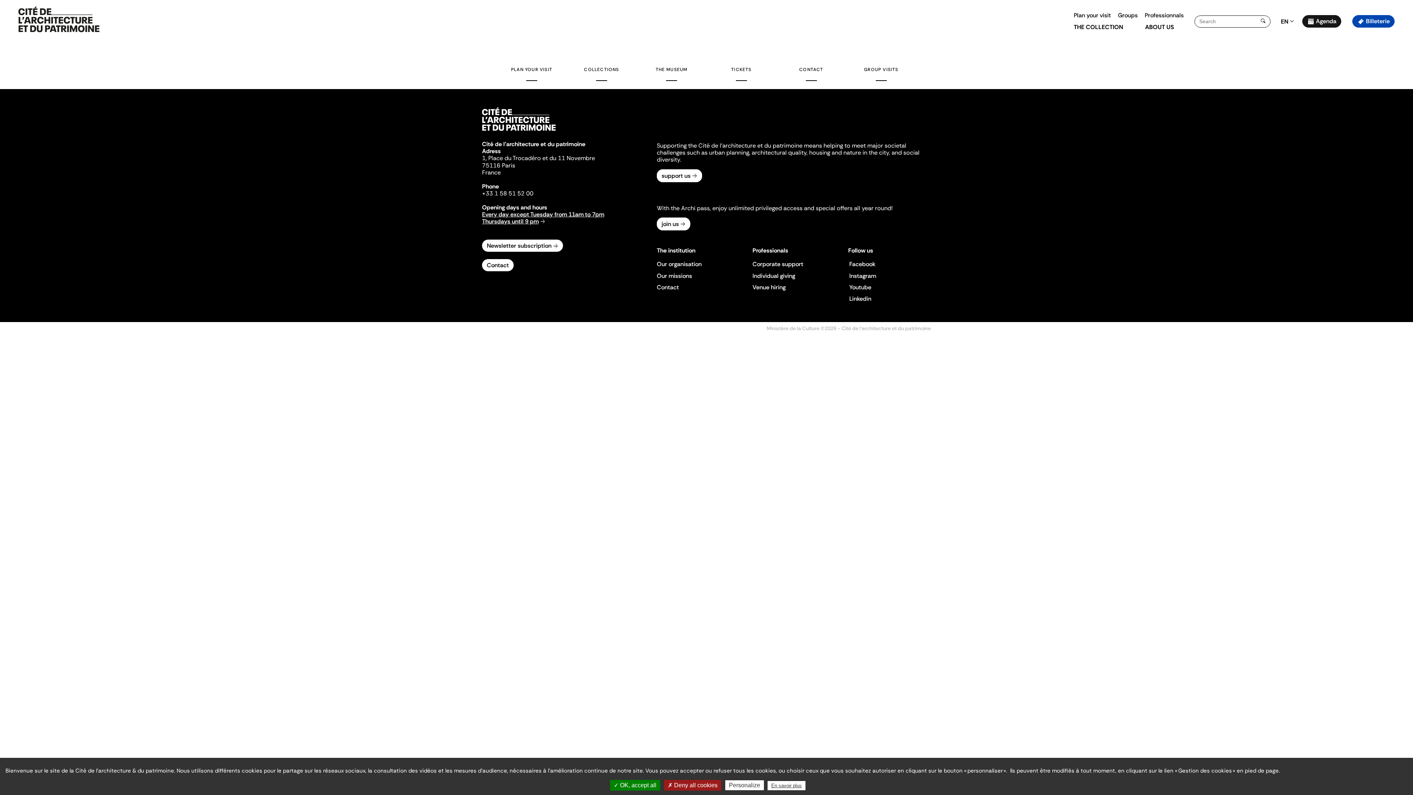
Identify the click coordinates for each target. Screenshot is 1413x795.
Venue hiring (769, 287)
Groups (1128, 15)
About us (1159, 27)
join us (670, 224)
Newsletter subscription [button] (519, 246)
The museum (672, 70)
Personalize (744, 785)
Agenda (1326, 21)
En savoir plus (786, 785)
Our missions (674, 276)
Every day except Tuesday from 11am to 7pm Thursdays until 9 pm (543, 218)
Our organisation (679, 264)
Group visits (881, 70)
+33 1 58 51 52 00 (508, 193)
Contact (811, 70)
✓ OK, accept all (635, 785)
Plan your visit (1092, 15)
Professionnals (1164, 15)
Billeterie (1378, 21)
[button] (1402, 130)
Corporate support (777, 264)
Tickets (741, 70)
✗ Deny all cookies (693, 785)
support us (676, 176)
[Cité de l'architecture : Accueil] (519, 131)
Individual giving (773, 276)
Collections (601, 70)
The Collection (1098, 27)
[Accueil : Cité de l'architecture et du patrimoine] (58, 20)
